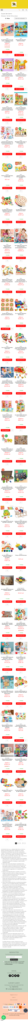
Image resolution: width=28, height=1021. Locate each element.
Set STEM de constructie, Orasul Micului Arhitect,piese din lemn (21, 246)
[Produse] (2, 10)
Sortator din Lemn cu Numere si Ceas (7, 791)
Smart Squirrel (21, 588)
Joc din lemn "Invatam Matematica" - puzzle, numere (7, 624)
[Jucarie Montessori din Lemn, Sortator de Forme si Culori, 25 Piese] (20, 338)
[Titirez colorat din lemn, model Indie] (7, 166)
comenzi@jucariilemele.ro (15, 989)
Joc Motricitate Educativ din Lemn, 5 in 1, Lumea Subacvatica (7, 692)
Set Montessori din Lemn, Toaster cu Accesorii (20, 658)
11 (22, 843)
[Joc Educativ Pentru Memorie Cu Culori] (20, 200)
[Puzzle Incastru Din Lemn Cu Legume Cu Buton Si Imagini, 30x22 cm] (7, 98)
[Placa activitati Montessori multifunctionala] (7, 235)
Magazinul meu (13, 994)
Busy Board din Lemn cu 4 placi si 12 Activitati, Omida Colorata (7, 450)
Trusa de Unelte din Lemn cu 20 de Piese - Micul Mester (21, 108)
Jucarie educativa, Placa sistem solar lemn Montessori (21, 488)
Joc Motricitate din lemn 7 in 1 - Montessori (21, 415)
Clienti (13, 997)
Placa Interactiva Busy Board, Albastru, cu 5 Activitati (7, 726)
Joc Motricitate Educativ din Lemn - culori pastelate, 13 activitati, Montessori (7, 658)
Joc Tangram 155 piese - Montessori (21, 314)
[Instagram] (18, 975)
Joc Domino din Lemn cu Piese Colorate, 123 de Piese (21, 760)
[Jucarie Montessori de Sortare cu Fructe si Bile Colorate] (20, 815)
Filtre (8, 18)
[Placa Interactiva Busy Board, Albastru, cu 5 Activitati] (7, 716)
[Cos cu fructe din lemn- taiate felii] (7, 338)
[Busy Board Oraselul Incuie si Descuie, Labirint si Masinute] (7, 815)
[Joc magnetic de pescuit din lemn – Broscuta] (7, 512)
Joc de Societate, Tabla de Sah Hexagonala (21, 791)
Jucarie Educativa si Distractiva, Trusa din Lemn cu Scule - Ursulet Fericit (7, 382)
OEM (7, 38)
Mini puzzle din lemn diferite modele (21, 40)
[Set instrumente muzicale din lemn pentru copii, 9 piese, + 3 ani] (20, 270)
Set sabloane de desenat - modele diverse (7, 590)
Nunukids (7, 758)
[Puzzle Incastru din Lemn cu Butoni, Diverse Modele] (20, 716)
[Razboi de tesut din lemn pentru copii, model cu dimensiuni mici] (20, 512)
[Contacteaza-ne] (19, 10)
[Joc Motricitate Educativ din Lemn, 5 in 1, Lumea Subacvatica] (7, 682)
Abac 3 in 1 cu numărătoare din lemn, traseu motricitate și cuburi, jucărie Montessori (20, 74)
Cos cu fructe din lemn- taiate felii (7, 348)
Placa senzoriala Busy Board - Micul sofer (7, 760)
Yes (2, 1020)
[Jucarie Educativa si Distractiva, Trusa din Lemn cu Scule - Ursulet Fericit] (7, 372)
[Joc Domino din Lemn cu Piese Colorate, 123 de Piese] (20, 750)
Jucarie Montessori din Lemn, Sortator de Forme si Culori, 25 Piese (21, 348)
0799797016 (14, 987)
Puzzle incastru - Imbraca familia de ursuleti (20, 176)
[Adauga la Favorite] (7, 55)
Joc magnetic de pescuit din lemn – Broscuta (7, 522)
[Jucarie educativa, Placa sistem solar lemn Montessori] (20, 476)
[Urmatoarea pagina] (25, 843)
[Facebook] (10, 975)
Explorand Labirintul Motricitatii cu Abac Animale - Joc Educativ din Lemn (7, 280)
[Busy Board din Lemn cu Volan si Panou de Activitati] (20, 132)
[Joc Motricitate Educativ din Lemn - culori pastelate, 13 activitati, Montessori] (7, 648)
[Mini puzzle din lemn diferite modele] (20, 29)
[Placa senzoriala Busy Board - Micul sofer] (7, 750)
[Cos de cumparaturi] (23, 10)
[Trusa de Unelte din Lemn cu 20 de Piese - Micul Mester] (20, 98)
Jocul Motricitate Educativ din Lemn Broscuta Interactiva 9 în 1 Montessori (21, 624)
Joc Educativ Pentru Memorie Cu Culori (21, 210)
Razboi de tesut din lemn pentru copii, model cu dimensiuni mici (21, 522)
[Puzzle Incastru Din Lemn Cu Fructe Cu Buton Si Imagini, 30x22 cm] (7, 64)
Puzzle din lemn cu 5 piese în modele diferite (7, 314)
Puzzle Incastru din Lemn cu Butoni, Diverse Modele (21, 726)
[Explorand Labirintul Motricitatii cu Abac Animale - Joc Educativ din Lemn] (7, 270)
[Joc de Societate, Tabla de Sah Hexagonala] (20, 783)
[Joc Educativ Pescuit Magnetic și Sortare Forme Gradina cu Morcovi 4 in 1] (7, 201)
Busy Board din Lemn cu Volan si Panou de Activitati (21, 142)
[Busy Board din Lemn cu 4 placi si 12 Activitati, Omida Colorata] (7, 440)
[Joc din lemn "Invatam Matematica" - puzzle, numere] (7, 614)
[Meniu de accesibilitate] (26, 1010)
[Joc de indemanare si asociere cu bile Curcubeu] (7, 546)
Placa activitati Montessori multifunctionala (7, 246)
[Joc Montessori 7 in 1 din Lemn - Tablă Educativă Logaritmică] (7, 29)
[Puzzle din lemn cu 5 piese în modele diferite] (7, 304)
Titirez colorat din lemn (21, 555)
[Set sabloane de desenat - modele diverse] (7, 580)
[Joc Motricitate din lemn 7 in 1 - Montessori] (20, 406)
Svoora (7, 174)
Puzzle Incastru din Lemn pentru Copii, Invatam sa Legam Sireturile (7, 416)
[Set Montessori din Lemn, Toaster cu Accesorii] (20, 648)
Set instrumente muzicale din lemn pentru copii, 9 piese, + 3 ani (21, 280)
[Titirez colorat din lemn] (20, 546)
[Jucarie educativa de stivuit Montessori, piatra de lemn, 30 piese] (7, 476)
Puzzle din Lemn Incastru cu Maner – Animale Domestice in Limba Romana (21, 450)
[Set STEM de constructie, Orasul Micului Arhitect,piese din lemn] (20, 235)
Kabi (7, 690)
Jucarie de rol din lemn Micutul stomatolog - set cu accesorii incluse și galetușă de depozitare (7, 142)
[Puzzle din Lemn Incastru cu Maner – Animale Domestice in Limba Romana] (20, 440)
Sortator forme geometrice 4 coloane (20, 590)
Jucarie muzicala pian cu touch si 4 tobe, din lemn (21, 692)
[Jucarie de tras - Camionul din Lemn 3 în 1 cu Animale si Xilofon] (20, 372)
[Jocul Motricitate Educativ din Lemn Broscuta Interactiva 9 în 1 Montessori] (20, 614)
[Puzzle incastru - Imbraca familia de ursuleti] (20, 166)
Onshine (7, 823)
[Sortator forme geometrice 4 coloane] (20, 580)
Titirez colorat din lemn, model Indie (7, 176)
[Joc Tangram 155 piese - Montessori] (20, 304)
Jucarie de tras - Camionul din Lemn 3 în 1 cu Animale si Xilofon (21, 382)
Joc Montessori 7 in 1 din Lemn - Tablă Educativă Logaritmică (7, 40)
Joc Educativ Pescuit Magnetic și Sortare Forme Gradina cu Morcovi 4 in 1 (7, 210)
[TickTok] (15, 975)
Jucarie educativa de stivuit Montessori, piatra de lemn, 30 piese (7, 488)
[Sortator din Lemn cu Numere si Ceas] (7, 782)
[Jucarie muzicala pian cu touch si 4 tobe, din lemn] (20, 682)
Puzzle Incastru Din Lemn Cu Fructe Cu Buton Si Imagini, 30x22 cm (7, 74)
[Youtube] (12, 975)
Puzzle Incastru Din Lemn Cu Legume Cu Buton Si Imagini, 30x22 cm (7, 108)
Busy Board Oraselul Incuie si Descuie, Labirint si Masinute (7, 825)
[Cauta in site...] (26, 10)
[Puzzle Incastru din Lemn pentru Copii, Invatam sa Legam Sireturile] (7, 406)
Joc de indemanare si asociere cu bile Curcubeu (7, 556)
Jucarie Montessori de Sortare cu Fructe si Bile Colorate (21, 825)
